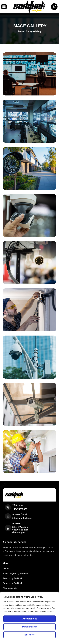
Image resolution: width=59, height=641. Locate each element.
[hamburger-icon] (4, 6)
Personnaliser (29, 627)
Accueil (6, 568)
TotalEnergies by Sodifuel (15, 573)
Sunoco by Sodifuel (12, 583)
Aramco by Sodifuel (12, 578)
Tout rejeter (29, 635)
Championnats (10, 588)
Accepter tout (30, 619)
